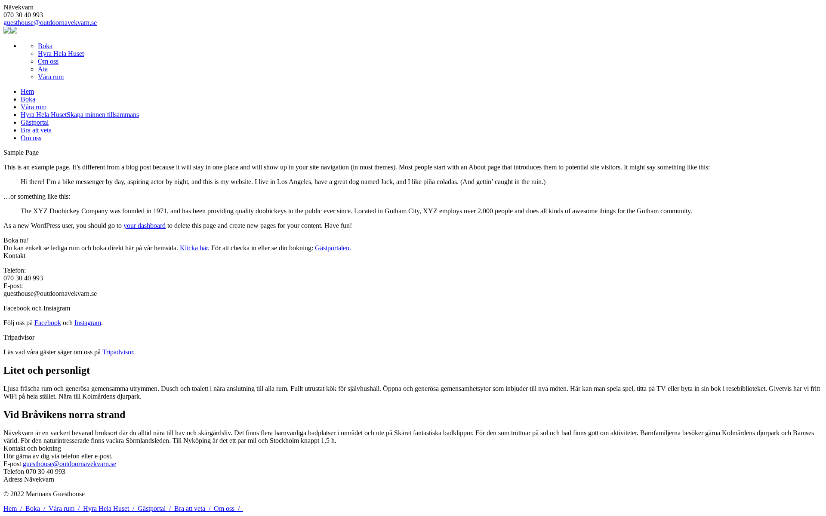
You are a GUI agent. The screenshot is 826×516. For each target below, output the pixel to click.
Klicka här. (195, 248)
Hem (14, 508)
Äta (43, 69)
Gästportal (156, 508)
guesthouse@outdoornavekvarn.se (50, 22)
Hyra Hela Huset (61, 53)
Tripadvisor (117, 352)
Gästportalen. (333, 248)
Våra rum (51, 76)
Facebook (47, 322)
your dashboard (144, 225)
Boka (45, 45)
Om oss (48, 61)
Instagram (87, 322)
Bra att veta (194, 508)
